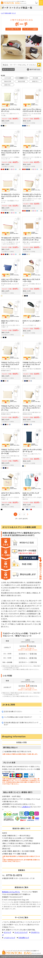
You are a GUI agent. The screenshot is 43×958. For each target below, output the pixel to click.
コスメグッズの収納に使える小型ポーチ (32, 277)
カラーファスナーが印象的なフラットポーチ (32, 150)
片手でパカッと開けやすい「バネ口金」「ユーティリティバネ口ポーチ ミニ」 (11, 107)
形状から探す (8, 13)
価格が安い (35, 81)
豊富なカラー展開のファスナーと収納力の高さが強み (32, 193)
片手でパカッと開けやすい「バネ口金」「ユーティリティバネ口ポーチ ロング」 (32, 448)
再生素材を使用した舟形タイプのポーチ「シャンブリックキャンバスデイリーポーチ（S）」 (11, 277)
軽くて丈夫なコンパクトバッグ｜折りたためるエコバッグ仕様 (32, 491)
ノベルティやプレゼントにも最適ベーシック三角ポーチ (32, 319)
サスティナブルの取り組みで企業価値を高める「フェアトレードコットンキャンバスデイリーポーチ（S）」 (32, 405)
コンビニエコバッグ (21, 932)
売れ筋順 (35, 78)
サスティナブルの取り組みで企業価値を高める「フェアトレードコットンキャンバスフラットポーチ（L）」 (11, 405)
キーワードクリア (9, 69)
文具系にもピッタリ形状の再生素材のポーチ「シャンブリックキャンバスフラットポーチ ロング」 (32, 107)
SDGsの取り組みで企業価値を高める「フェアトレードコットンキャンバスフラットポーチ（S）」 (32, 361)
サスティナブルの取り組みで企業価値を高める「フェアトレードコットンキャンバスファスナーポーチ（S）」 (11, 361)
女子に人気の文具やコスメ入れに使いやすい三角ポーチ (11, 319)
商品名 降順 (21, 81)
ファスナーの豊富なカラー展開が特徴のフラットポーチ (11, 193)
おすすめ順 (8, 78)
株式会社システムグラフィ (11, 892)
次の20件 (28, 514)
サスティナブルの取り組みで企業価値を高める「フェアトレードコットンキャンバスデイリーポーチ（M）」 (11, 448)
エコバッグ (7, 932)
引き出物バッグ (23, 937)
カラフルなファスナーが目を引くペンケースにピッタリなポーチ (11, 236)
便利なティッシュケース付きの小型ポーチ (11, 491)
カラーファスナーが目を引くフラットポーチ (11, 150)
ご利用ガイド (26, 807)
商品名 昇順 (7, 81)
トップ (2, 13)
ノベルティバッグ (9, 937)
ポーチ (14, 13)
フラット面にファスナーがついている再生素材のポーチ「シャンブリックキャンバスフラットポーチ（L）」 (32, 236)
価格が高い (7, 85)
